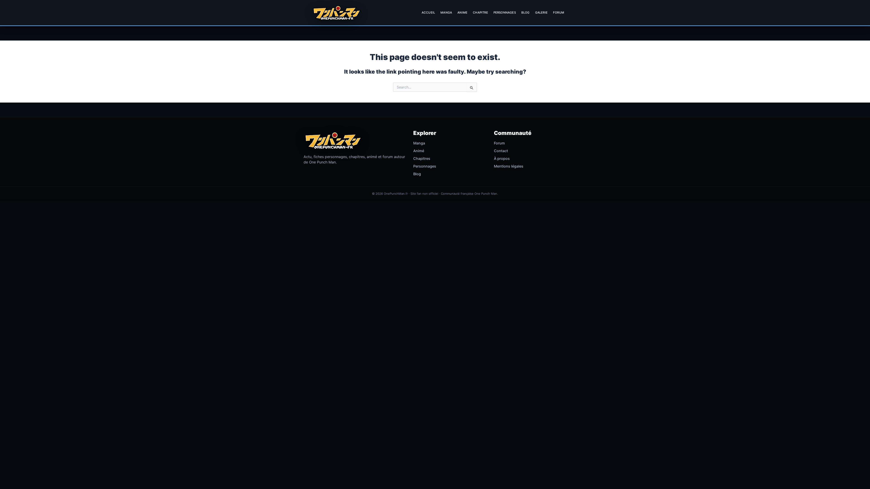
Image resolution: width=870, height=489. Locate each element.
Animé (418, 151)
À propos (502, 158)
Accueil (428, 12)
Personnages (504, 12)
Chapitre (480, 12)
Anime (462, 12)
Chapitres (421, 158)
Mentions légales (508, 166)
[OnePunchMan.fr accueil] (337, 13)
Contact (501, 151)
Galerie (541, 12)
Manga (446, 12)
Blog (525, 12)
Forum (558, 12)
